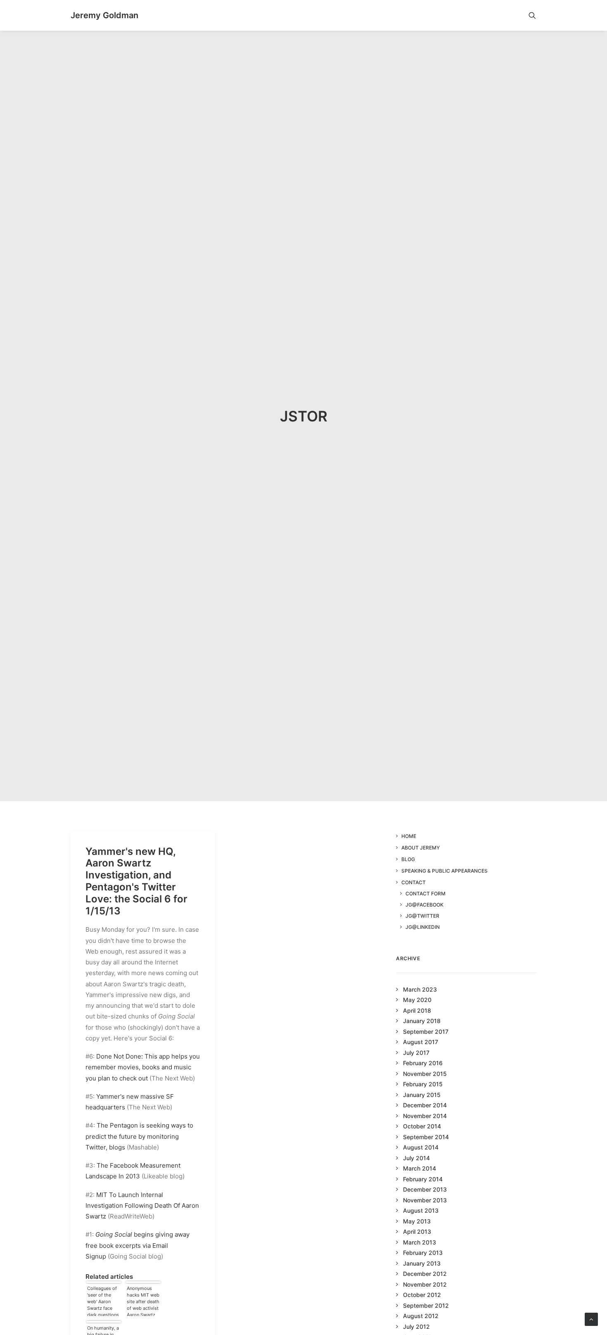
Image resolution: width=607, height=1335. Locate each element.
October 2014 (422, 1126)
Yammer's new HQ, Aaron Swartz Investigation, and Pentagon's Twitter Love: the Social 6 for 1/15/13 (136, 881)
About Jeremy (420, 848)
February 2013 (423, 1252)
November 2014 (425, 1115)
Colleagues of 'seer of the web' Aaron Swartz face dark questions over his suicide (103, 1300)
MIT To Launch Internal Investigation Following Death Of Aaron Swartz (142, 1206)
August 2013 (421, 1210)
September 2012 (426, 1305)
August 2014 (421, 1147)
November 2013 (425, 1200)
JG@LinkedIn (422, 927)
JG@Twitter (422, 916)
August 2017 (420, 1041)
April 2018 (417, 1010)
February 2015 (423, 1084)
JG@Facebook (424, 905)
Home (408, 836)
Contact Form (425, 893)
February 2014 (423, 1179)
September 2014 (426, 1136)
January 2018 (422, 1020)
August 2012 (421, 1315)
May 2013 (417, 1221)
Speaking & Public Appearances (444, 871)
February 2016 (423, 1062)
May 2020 (417, 999)
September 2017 (425, 1031)
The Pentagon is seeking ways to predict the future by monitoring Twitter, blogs (139, 1136)
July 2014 (416, 1157)
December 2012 (425, 1273)
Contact (413, 882)
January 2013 (422, 1263)
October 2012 (422, 1294)
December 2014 (425, 1105)
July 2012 (416, 1326)
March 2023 (420, 989)
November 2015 (425, 1073)
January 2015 (422, 1094)
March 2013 (419, 1242)
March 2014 (419, 1168)
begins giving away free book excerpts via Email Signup (137, 1245)
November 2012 (425, 1284)
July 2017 (416, 1052)
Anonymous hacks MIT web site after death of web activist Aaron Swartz (143, 1300)
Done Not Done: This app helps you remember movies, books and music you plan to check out (142, 1067)
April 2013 (417, 1231)
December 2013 (425, 1189)
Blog (408, 859)
